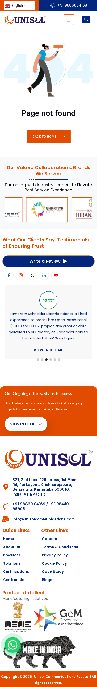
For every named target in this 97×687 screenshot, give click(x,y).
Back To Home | (45, 136)
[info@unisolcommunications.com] (5, 519)
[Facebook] (9, 275)
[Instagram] (20, 275)
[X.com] (32, 275)
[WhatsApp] (12, 645)
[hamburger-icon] (69, 19)
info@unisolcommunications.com (43, 519)
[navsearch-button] (86, 19)
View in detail (48, 350)
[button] (38, 359)
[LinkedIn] (44, 275)
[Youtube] (56, 275)
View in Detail (23, 424)
